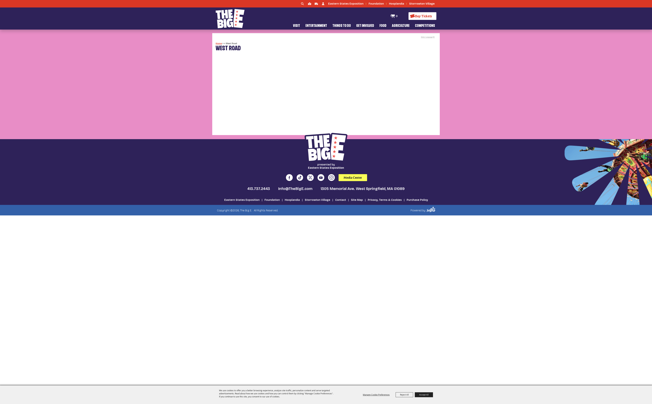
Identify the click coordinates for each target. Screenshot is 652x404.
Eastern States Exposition (242, 199)
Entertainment (316, 26)
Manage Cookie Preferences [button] (376, 394)
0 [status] (397, 16)
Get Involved (365, 26)
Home (219, 43)
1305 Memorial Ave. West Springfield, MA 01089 (363, 189)
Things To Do (341, 26)
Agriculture (401, 26)
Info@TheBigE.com (295, 189)
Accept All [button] (424, 394)
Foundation (272, 199)
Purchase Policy (417, 199)
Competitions (425, 26)
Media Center (353, 178)
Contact (340, 199)
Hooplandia (292, 199)
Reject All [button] (404, 394)
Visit (296, 26)
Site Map (357, 199)
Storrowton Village (317, 199)
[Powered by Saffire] (431, 209)
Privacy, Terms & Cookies (385, 199)
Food (382, 26)
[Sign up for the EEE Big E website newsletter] (316, 3)
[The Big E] (230, 18)
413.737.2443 (258, 189)
